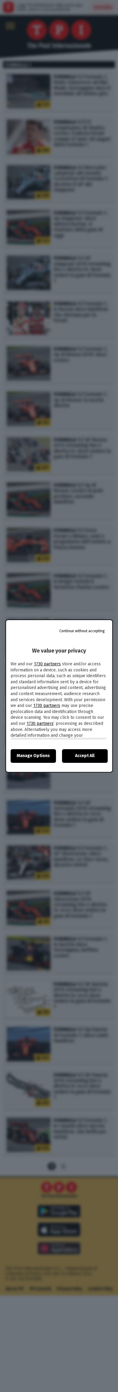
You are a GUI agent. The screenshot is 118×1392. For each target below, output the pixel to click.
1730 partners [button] (47, 664)
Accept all (84, 755)
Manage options (33, 755)
